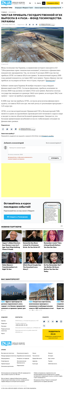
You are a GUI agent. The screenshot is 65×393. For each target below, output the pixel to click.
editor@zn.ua (18, 332)
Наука (34, 353)
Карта (3, 333)
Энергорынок (5, 361)
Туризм (50, 361)
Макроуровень (5, 358)
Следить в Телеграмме (18, 217)
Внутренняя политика (7, 353)
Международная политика (9, 356)
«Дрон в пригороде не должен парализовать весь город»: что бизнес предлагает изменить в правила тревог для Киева (13, 306)
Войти (39, 3)
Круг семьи (51, 358)
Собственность (52, 363)
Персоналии (20, 365)
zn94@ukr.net (36, 327)
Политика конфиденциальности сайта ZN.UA (14, 386)
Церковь (34, 361)
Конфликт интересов (23, 358)
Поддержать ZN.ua (52, 3)
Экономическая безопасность (21, 362)
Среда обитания (37, 358)
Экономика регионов (7, 366)
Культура (35, 363)
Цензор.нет (50, 80)
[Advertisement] (25, 180)
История (50, 356)
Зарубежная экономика (24, 356)
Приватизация (5, 363)
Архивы (3, 320)
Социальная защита (22, 353)
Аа (44, 3)
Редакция (4, 323)
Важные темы (6, 7)
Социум (50, 353)
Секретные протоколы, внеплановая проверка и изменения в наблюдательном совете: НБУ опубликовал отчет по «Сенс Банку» (41, 306)
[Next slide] (62, 7)
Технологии (35, 356)
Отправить (55, 158)
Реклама (3, 326)
